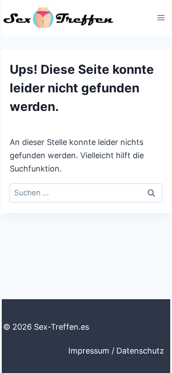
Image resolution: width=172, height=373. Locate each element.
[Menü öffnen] (161, 17)
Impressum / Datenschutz (116, 350)
